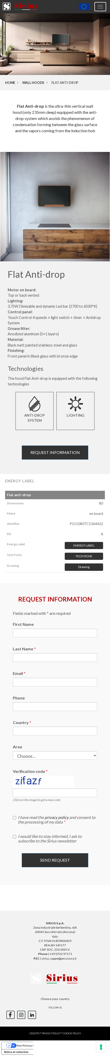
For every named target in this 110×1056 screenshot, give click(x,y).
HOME (10, 83)
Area (17, 746)
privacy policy (57, 817)
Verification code (29, 771)
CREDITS (34, 1033)
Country (21, 722)
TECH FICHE (83, 556)
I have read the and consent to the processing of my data (56, 819)
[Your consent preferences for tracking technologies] (101, 1047)
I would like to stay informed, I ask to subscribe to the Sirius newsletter (50, 838)
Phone (19, 697)
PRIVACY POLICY (51, 1033)
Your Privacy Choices (29, 1045)
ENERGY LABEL (84, 545)
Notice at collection (16, 1051)
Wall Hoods (33, 83)
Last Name (23, 648)
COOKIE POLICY (72, 1033)
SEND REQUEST (55, 860)
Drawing (84, 567)
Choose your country (55, 999)
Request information (55, 452)
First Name (23, 624)
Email (18, 673)
